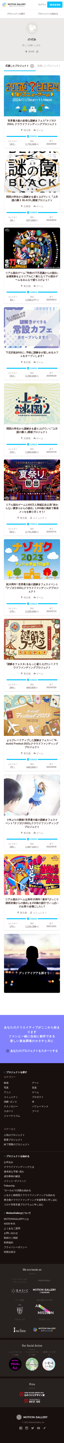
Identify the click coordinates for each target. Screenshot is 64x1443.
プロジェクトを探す (16, 13)
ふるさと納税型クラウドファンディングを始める (29, 1195)
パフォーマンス (40, 1106)
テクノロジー (11, 1106)
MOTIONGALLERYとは (16, 1219)
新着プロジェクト (13, 1139)
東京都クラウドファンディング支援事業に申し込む (30, 1199)
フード (35, 1111)
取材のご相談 (11, 1237)
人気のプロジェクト (14, 1135)
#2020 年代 (9, 1223)
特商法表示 (10, 1252)
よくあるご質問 (12, 1228)
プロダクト (38, 1097)
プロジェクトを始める (48, 13)
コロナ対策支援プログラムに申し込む (23, 1204)
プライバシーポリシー (15, 1247)
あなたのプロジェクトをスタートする (34, 1050)
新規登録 (56, 4)
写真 (6, 1087)
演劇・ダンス (10, 1101)
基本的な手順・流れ (14, 1171)
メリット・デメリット (15, 1181)
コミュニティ (11, 1097)
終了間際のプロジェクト (17, 1144)
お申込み (8, 1162)
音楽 (34, 1087)
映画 (6, 1082)
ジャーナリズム (12, 1115)
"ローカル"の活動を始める (17, 1190)
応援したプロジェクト (19, 65)
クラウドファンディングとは (19, 1166)
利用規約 (8, 1242)
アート (35, 1082)
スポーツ (8, 1111)
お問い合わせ (11, 1233)
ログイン (42, 4)
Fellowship (9, 1185)
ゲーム (35, 1092)
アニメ (7, 1092)
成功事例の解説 (12, 1176)
